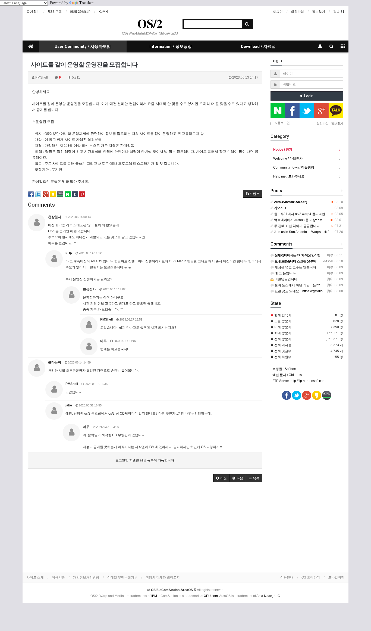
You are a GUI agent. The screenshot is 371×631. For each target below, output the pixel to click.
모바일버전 (336, 577)
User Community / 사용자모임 (83, 46)
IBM (154, 596)
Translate (86, 3)
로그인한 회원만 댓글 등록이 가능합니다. (145, 460)
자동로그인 (282, 123)
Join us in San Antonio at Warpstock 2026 (304, 232)
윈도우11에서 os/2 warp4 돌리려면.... (300, 214)
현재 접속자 (282, 315)
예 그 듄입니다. (285, 273)
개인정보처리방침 (86, 577)
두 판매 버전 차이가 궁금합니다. (296, 226)
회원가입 (297, 12)
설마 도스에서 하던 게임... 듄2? (297, 285)
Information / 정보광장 (170, 46)
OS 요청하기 (310, 577)
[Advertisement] (145, 528)
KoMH (103, 12)
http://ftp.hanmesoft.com (308, 381)
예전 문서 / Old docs (287, 375)
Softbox (290, 369)
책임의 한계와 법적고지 (163, 577)
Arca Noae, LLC (268, 596)
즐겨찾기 (33, 12)
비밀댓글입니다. (286, 279)
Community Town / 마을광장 (293, 167)
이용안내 (286, 577)
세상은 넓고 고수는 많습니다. (295, 267)
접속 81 (338, 12)
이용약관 (58, 577)
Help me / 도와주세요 (288, 176)
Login (308, 96)
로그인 (278, 12)
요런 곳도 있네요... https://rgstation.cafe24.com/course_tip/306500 (322, 291)
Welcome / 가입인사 (288, 158)
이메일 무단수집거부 (122, 577)
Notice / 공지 (282, 149)
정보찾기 (318, 12)
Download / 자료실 (258, 46)
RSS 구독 (55, 12)
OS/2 (149, 23)
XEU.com (211, 596)
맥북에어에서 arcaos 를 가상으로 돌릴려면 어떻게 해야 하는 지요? (322, 220)
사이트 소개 (35, 577)
